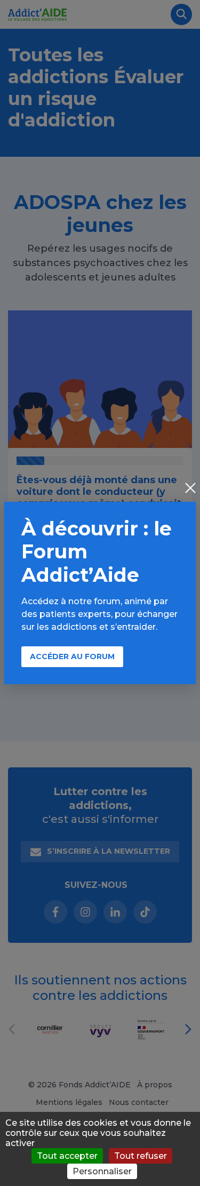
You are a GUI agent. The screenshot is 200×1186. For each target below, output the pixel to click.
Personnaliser (102, 1171)
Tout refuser (140, 1156)
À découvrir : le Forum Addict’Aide (96, 551)
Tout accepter (67, 1156)
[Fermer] (190, 489)
